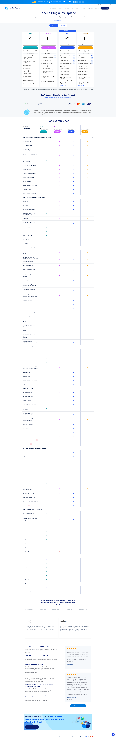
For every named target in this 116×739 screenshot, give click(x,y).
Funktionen (67, 8)
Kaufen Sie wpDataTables (78, 705)
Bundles (97, 8)
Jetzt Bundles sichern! (32, 727)
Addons (72, 8)
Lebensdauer (27, 128)
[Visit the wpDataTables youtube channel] (92, 736)
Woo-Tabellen (53, 8)
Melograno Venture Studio (33, 736)
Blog (84, 8)
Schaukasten (60, 8)
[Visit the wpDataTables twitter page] (88, 736)
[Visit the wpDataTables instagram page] (90, 736)
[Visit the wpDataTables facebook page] (86, 736)
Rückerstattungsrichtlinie (79, 736)
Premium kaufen (105, 8)
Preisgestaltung (90, 8)
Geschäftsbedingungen (58, 736)
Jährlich (26, 126)
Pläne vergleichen (57, 20)
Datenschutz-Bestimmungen (68, 736)
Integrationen (78, 8)
